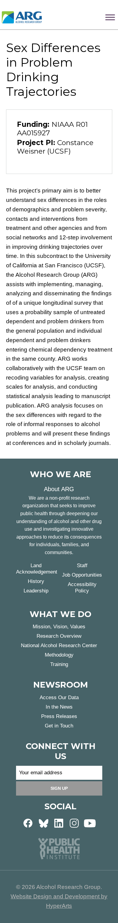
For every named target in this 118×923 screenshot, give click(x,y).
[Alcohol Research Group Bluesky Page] (44, 823)
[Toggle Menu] (110, 17)
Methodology (59, 655)
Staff (82, 565)
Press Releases (59, 716)
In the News (59, 707)
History (36, 581)
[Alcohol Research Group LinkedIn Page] (59, 823)
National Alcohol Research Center (59, 645)
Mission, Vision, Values (59, 627)
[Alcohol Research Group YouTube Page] (90, 823)
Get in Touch (59, 726)
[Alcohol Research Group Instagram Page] (74, 823)
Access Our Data (59, 697)
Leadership (36, 591)
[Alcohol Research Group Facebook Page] (28, 823)
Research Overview (59, 636)
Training (59, 664)
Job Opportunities (82, 575)
